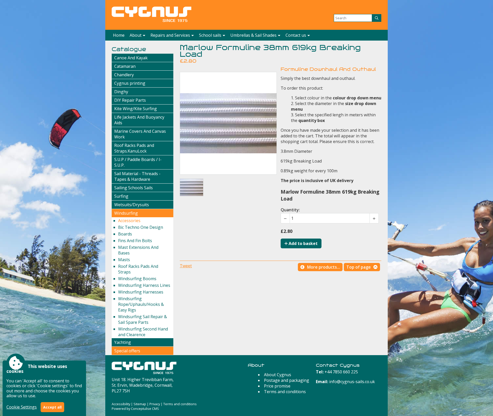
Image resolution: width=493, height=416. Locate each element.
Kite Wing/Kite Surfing (135, 108)
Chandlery (124, 75)
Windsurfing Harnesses (140, 292)
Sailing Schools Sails (133, 188)
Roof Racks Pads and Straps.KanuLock (134, 148)
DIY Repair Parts (130, 100)
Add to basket (303, 243)
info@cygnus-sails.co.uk (352, 381)
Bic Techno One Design (140, 227)
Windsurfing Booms (137, 278)
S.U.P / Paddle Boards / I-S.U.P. (138, 162)
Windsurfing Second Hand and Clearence (143, 331)
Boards (125, 234)
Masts (124, 259)
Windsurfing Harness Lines (144, 285)
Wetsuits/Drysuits (131, 204)
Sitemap (140, 404)
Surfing (121, 196)
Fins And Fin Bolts (135, 240)
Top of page (358, 267)
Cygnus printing (129, 83)
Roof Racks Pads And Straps (138, 269)
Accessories (129, 220)
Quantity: (290, 210)
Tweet (186, 266)
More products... (323, 267)
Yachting (122, 342)
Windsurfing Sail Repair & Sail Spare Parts (142, 319)
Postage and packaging (286, 380)
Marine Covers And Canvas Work (140, 134)
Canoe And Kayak (131, 58)
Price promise (277, 386)
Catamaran (125, 66)
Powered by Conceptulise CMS (135, 408)
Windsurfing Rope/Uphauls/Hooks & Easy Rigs (141, 304)
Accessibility (121, 404)
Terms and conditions (285, 391)
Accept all (52, 407)
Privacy (154, 404)
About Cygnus (277, 374)
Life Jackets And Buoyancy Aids (139, 120)
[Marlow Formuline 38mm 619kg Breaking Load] (191, 187)
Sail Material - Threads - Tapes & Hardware (137, 176)
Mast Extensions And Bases (138, 250)
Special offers (127, 351)
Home (119, 35)
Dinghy (121, 91)
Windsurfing (126, 213)
